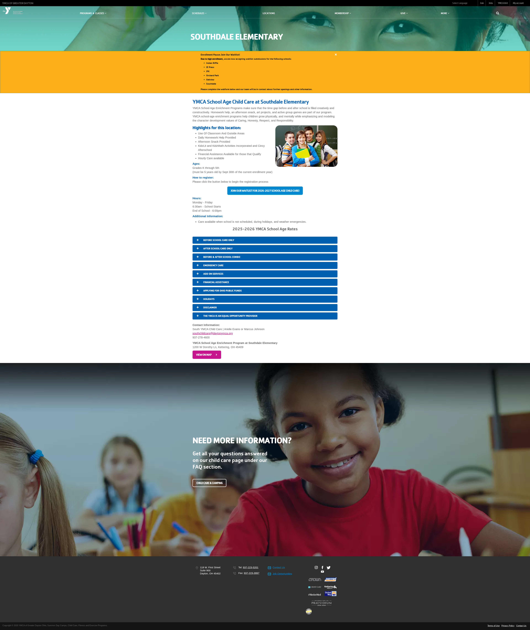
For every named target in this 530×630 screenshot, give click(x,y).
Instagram (316, 567)
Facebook (322, 567)
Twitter (329, 568)
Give (403, 13)
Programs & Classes (92, 13)
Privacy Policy (507, 625)
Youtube (322, 572)
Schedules (198, 13)
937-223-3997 (251, 573)
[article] (265, 72)
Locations (269, 13)
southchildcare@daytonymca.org (213, 333)
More (444, 13)
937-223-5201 (250, 567)
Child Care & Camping (209, 483)
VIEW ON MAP (204, 354)
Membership (342, 13)
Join (481, 3)
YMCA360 (503, 3)
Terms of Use (493, 625)
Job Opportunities (282, 573)
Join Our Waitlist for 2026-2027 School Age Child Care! (265, 190)
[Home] (13, 10)
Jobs (491, 3)
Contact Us (279, 567)
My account (518, 3)
